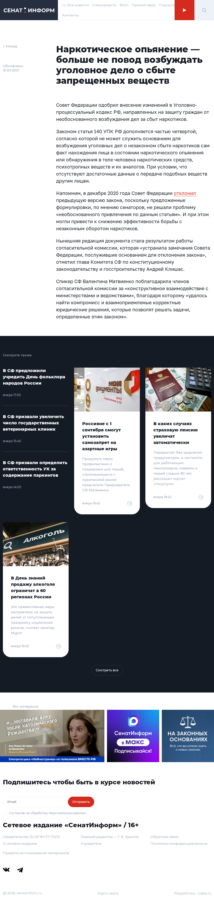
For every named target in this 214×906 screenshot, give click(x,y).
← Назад (10, 46)
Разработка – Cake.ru (192, 893)
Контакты (70, 15)
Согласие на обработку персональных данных (47, 813)
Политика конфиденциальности (178, 843)
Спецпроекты (104, 5)
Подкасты (167, 5)
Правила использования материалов (36, 853)
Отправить (81, 802)
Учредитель (91, 843)
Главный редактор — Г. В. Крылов (110, 837)
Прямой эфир (144, 5)
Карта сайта (107, 893)
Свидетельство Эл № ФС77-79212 (31, 837)
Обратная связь (164, 837)
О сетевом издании (20, 843)
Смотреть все (107, 670)
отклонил (185, 193)
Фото (124, 5)
